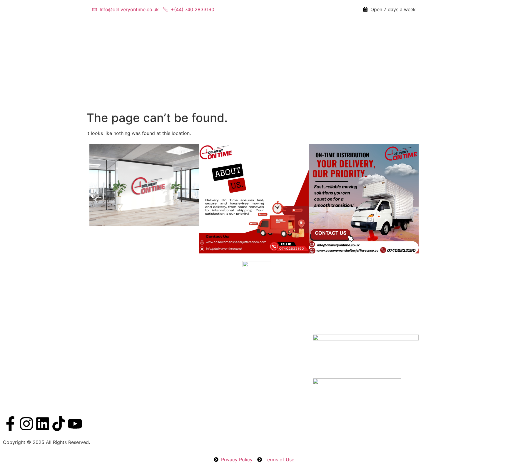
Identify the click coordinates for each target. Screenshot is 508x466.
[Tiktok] (58, 423)
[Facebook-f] (10, 423)
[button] (96, 199)
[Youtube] (75, 423)
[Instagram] (26, 423)
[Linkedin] (42, 423)
